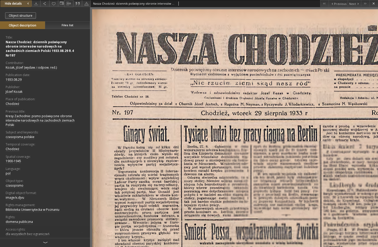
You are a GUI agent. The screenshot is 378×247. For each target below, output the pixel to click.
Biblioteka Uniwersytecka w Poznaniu (32, 209)
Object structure (20, 15)
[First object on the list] (324, 3)
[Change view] (61, 3)
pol (8, 173)
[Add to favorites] (53, 3)
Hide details (13, 3)
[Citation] (77, 3)
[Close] (374, 3)
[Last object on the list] (365, 3)
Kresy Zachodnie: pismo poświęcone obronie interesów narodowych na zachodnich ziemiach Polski (40, 120)
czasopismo (14, 185)
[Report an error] (86, 3)
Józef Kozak (14, 91)
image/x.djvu (15, 197)
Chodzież (12, 104)
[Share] (44, 3)
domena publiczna (19, 221)
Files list (67, 25)
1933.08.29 (14, 79)
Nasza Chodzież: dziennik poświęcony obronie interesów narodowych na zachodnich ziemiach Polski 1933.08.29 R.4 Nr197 (40, 49)
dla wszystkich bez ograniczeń (27, 234)
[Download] (36, 3)
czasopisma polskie (20, 137)
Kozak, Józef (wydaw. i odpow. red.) (31, 67)
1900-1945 (13, 161)
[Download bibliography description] (68, 3)
